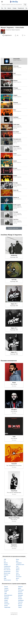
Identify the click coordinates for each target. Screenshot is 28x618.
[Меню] (2, 1)
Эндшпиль (14, 544)
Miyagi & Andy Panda (14, 517)
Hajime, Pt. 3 (14, 303)
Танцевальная (21, 8)
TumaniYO (14, 463)
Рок (5, 8)
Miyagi (14, 382)
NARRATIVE (14, 255)
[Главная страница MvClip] (14, 2)
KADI (14, 436)
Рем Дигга (14, 409)
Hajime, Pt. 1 (14, 352)
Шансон (9, 8)
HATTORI (14, 279)
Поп (2, 8)
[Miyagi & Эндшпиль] (3, 31)
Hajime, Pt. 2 (14, 328)
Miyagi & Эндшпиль (16, 29)
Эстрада (14, 8)
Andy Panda (14, 490)
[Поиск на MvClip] (25, 4)
